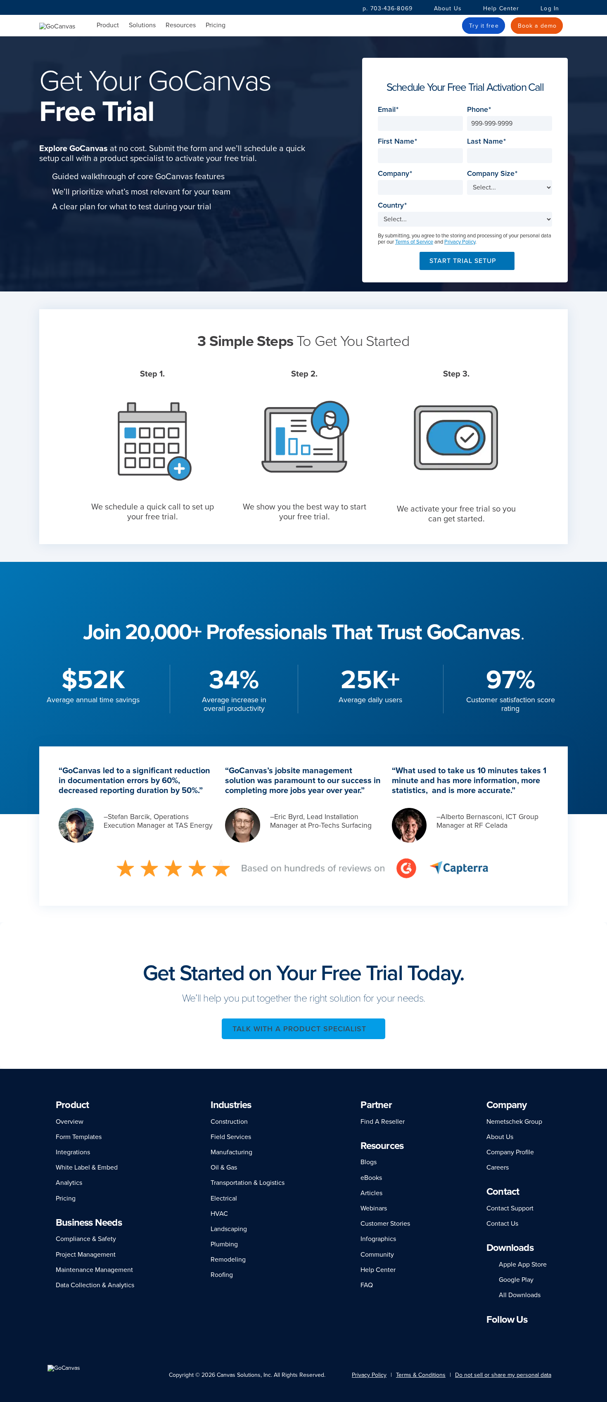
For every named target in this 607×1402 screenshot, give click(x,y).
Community (377, 1254)
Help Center (501, 8)
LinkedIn (490, 1335)
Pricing (215, 25)
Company (396, 173)
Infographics (378, 1239)
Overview (69, 1122)
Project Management (86, 1254)
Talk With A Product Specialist (299, 1028)
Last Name (487, 141)
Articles (371, 1193)
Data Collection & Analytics (95, 1285)
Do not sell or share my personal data (503, 1374)
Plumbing (224, 1244)
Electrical (224, 1198)
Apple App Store (523, 1264)
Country (393, 205)
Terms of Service (414, 242)
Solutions (142, 25)
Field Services (231, 1137)
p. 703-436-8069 (388, 8)
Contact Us (502, 1224)
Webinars (373, 1208)
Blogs (368, 1162)
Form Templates (79, 1137)
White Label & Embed (87, 1167)
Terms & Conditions (421, 1374)
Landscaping (229, 1229)
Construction (229, 1122)
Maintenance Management (94, 1270)
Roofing (222, 1275)
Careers (497, 1167)
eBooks (371, 1178)
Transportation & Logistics (248, 1183)
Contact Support (509, 1208)
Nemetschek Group (514, 1122)
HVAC (219, 1214)
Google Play (516, 1280)
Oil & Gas (224, 1167)
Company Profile (510, 1152)
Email (389, 109)
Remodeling (228, 1259)
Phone (480, 109)
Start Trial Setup (462, 261)
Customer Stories (385, 1224)
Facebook (501, 1335)
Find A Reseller (382, 1122)
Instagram (512, 1335)
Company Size (493, 173)
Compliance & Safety (86, 1239)
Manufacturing (231, 1152)
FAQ (366, 1285)
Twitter (526, 1335)
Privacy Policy (459, 242)
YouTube (541, 1335)
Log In (550, 8)
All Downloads (520, 1295)
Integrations (73, 1152)
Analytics (69, 1183)
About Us (448, 8)
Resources (181, 25)
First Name (398, 141)
